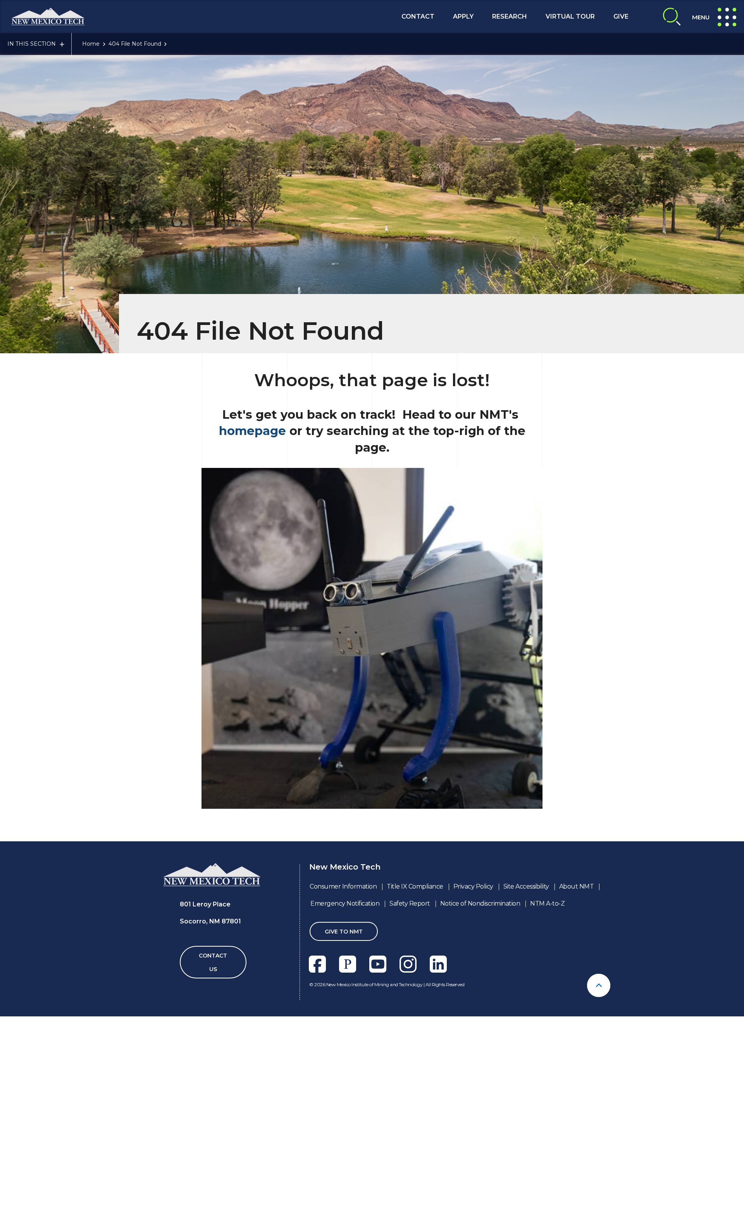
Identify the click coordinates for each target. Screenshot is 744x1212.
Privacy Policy (473, 886)
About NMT (576, 886)
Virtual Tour (570, 16)
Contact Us (213, 962)
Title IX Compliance (415, 886)
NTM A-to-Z (547, 903)
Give (621, 16)
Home (91, 43)
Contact (417, 16)
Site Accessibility (526, 886)
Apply (463, 16)
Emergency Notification (344, 903)
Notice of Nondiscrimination (480, 903)
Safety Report (409, 903)
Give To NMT (344, 931)
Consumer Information (343, 886)
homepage (252, 431)
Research (509, 16)
